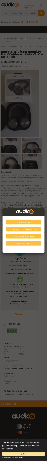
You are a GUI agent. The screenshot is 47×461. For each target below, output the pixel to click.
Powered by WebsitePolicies (12, 457)
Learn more (7, 448)
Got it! (23, 454)
